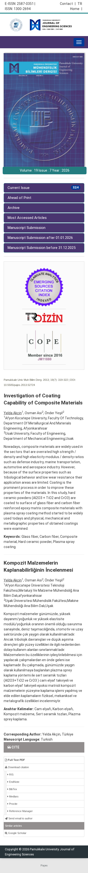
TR (79, 4)
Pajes (44, 865)
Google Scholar (16, 833)
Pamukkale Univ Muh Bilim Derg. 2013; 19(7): (30, 379)
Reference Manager (20, 811)
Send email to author (20, 818)
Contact (68, 4)
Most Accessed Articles (27, 218)
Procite (12, 803)
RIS (10, 774)
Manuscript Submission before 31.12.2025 (42, 247)
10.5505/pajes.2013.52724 (19, 384)
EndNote (13, 781)
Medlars (13, 796)
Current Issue (43, 188)
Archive (14, 208)
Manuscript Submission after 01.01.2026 (40, 237)
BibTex (12, 789)
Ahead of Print (19, 198)
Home (76, 9)
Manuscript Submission (26, 228)
